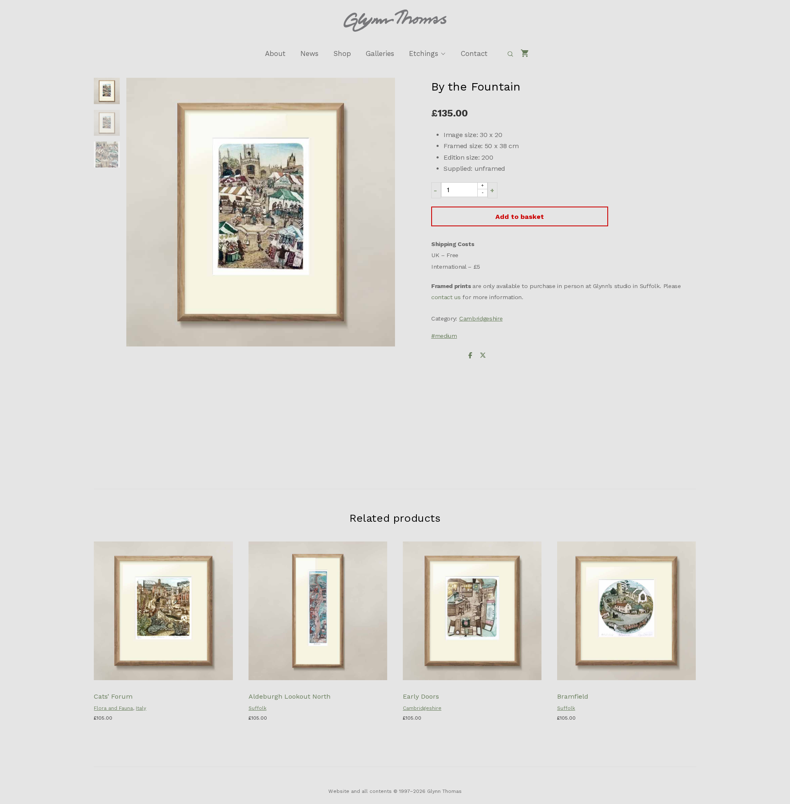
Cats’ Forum (113, 696)
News (309, 53)
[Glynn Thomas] (395, 20)
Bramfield (572, 696)
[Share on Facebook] (470, 355)
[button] (436, 190)
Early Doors (421, 696)
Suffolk (258, 708)
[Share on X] (482, 355)
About (275, 53)
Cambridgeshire (481, 318)
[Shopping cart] (525, 54)
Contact (474, 53)
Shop (342, 53)
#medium (444, 335)
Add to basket (519, 217)
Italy (141, 708)
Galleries (380, 53)
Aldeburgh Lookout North (289, 696)
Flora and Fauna (113, 708)
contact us (446, 297)
